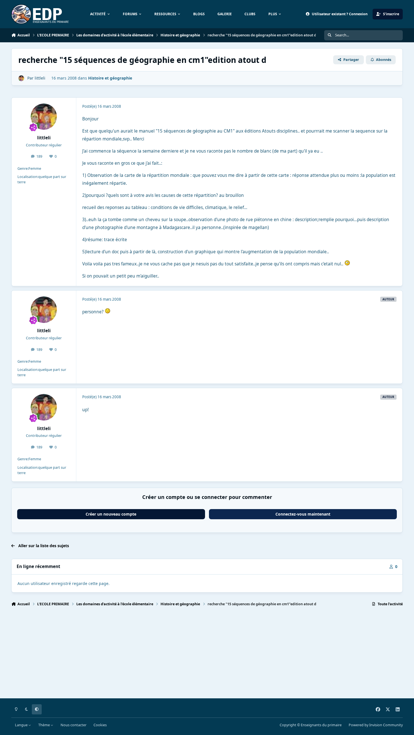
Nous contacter (73, 725)
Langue (21, 725)
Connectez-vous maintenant (302, 514)
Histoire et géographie (110, 78)
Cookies (100, 725)
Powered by (376, 725)
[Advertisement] (180, 654)
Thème (44, 725)
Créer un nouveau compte (111, 514)
